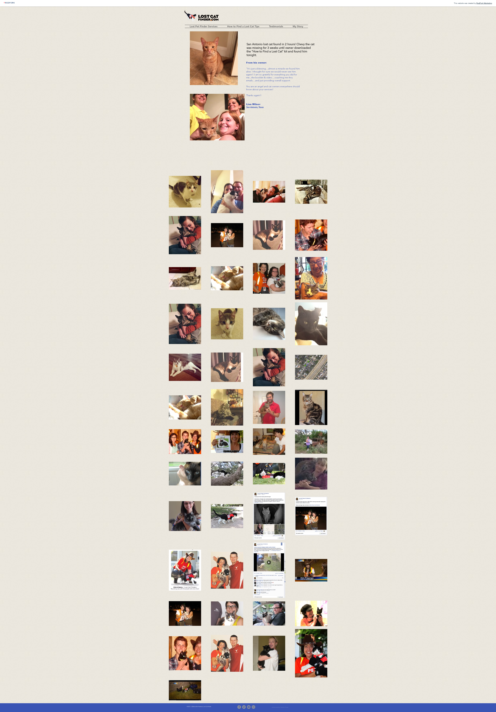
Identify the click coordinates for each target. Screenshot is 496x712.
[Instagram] (253, 707)
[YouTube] (248, 707)
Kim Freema (199, 706)
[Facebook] (239, 707)
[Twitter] (244, 707)
